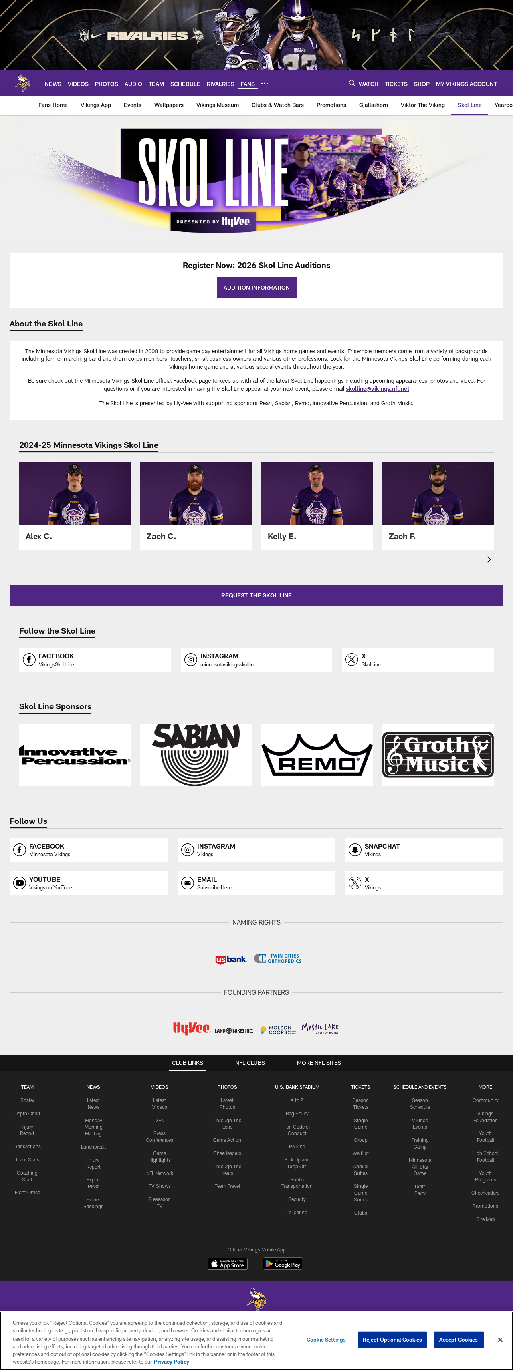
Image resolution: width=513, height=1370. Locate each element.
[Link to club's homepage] (22, 83)
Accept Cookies (458, 1339)
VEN (159, 1120)
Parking (297, 1146)
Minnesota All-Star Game (420, 1166)
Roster (27, 1100)
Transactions (27, 1146)
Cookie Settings (326, 1339)
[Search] (352, 83)
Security (297, 1199)
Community (486, 1100)
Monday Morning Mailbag (94, 1127)
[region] (256, 1340)
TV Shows (160, 1186)
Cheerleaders (227, 1153)
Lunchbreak (93, 1146)
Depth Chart (27, 1113)
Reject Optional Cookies (392, 1339)
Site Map (485, 1219)
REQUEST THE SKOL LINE (256, 595)
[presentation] (490, 560)
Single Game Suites (361, 1192)
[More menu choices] (264, 83)
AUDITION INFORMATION (257, 287)
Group (361, 1140)
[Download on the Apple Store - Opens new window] (228, 1264)
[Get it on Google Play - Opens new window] (283, 1267)
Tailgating (297, 1212)
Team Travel (227, 1186)
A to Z (297, 1100)
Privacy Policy (171, 1361)
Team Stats (27, 1159)
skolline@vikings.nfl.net (377, 388)
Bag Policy (297, 1113)
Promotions (485, 1206)
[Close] (500, 1340)
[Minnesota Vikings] (256, 1301)
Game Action (227, 1140)
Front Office (27, 1192)
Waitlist (361, 1153)
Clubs (360, 1212)
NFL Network (159, 1173)
